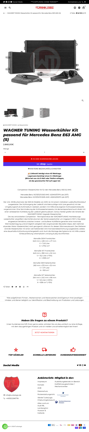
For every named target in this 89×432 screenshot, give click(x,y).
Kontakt (41, 385)
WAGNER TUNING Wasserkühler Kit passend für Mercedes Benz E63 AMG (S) (34, 13)
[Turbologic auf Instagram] (9, 2)
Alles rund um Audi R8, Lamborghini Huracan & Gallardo (43, 408)
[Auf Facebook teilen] (76, 13)
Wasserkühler (23, 125)
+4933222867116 (11, 398)
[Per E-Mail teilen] (85, 13)
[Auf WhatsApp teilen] (83, 13)
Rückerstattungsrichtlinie (48, 394)
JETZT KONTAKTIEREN (44, 332)
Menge (6, 149)
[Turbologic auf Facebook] (6, 2)
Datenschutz (43, 391)
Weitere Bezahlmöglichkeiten (45, 169)
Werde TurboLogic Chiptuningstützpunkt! (47, 399)
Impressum (42, 382)
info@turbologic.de (12, 395)
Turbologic (18, 426)
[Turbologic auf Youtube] (11, 2)
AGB (39, 388)
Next (83, 62)
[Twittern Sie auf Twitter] (79, 13)
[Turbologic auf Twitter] (4, 2)
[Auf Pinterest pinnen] (81, 13)
